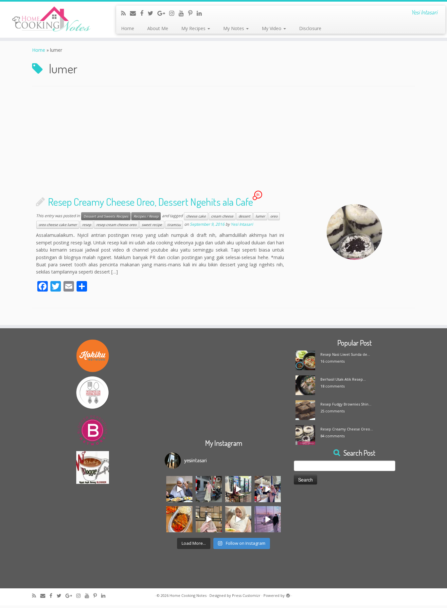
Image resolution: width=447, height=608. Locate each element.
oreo (273, 216)
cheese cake (196, 216)
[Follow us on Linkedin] (201, 13)
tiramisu (174, 224)
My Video (272, 28)
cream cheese (222, 216)
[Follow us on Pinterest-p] (192, 13)
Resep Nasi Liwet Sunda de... (345, 354)
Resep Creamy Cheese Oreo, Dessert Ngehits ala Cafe (150, 201)
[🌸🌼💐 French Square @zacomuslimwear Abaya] (209, 489)
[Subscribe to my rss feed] (125, 13)
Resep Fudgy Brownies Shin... (345, 404)
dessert (244, 216)
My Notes (234, 28)
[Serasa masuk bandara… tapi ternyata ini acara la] (268, 519)
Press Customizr (246, 595)
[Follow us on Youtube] (183, 13)
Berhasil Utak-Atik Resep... (343, 379)
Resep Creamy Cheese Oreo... (346, 429)
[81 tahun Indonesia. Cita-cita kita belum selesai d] (238, 489)
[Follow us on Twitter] (152, 13)
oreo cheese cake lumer (58, 224)
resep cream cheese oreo (116, 224)
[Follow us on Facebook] (144, 13)
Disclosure (310, 28)
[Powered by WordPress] (288, 594)
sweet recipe (152, 224)
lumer (260, 216)
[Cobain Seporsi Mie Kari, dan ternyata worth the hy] (238, 519)
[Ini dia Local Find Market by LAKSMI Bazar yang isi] (268, 489)
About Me (157, 28)
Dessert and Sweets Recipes (105, 216)
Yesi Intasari (242, 224)
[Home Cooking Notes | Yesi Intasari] (51, 19)
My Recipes (194, 28)
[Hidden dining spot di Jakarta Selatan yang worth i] (209, 519)
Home (127, 28)
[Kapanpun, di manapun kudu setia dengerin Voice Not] (179, 489)
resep (86, 224)
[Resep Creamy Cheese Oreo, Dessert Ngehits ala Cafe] (354, 232)
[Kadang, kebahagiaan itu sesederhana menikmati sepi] (179, 519)
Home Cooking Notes (188, 595)
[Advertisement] (223, 142)
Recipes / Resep (146, 216)
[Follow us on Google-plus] (163, 13)
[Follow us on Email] (135, 13)
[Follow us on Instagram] (174, 13)
